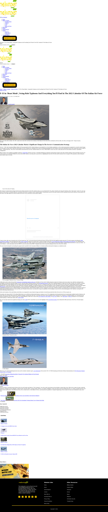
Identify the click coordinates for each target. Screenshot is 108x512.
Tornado (37, 374)
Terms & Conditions (48, 501)
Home (45, 484)
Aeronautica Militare (9, 374)
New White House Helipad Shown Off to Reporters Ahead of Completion (13, 444)
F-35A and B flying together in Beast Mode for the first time (63, 241)
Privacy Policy (47, 498)
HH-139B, (65, 296)
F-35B (26, 299)
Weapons (2, 433)
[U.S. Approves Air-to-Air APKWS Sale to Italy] (4, 422)
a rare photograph (36, 370)
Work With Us (47, 494)
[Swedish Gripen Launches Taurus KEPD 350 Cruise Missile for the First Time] (4, 431)
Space (68, 494)
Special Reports (47, 489)
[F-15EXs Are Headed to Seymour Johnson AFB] (4, 450)
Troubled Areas (70, 501)
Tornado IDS (25, 152)
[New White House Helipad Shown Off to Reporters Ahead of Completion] (4, 441)
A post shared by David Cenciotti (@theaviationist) (43, 236)
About (45, 487)
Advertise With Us (48, 496)
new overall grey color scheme (44, 296)
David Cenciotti (11, 104)
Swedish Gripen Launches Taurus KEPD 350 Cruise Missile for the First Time (14, 435)
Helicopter (69, 489)
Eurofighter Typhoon (17, 374)
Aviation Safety (70, 487)
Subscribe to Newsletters (9, 38)
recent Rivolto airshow (52, 299)
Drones (68, 491)
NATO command (24, 241)
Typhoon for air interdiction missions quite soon (25, 282)
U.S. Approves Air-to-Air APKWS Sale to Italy (9, 426)
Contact (45, 491)
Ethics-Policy (46, 503)
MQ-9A (70, 296)
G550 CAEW (20, 297)
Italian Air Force (3, 90)
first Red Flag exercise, (43, 283)
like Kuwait (2, 286)
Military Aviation (4, 423)
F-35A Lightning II (25, 374)
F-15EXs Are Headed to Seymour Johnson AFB (9, 454)
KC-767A (55, 296)
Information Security (71, 498)
